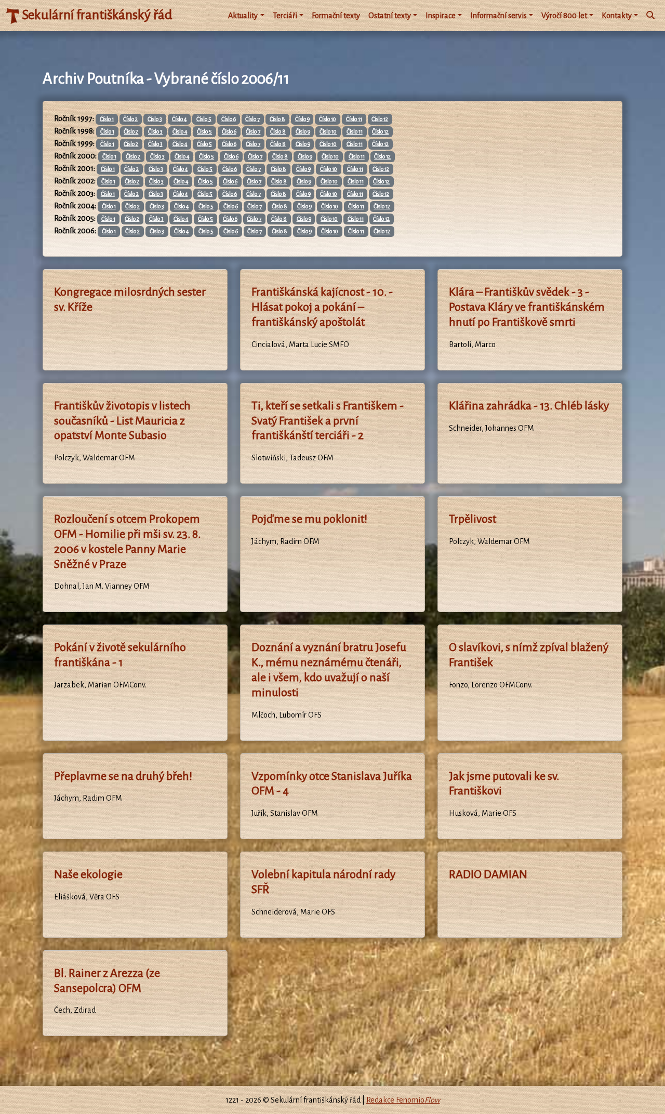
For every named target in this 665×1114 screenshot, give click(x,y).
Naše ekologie (88, 874)
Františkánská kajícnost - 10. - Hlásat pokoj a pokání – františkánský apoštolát (322, 307)
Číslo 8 (277, 119)
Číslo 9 (302, 119)
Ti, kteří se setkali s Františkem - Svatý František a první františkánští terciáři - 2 (327, 421)
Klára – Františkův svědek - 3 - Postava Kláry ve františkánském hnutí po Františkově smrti (527, 307)
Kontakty (617, 15)
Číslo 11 (354, 119)
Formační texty (336, 15)
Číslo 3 (155, 119)
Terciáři (285, 15)
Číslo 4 (179, 119)
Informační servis (498, 15)
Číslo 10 (327, 119)
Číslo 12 (379, 119)
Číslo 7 (252, 119)
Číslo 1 (107, 119)
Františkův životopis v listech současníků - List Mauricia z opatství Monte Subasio (122, 421)
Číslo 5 (203, 119)
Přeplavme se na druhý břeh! (123, 776)
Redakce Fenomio (403, 1100)
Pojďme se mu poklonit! (309, 519)
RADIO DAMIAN (488, 874)
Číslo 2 (130, 119)
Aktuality (243, 15)
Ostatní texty (389, 15)
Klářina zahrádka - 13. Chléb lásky (529, 406)
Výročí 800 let (564, 15)
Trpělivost (472, 519)
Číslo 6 (228, 119)
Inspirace (440, 15)
